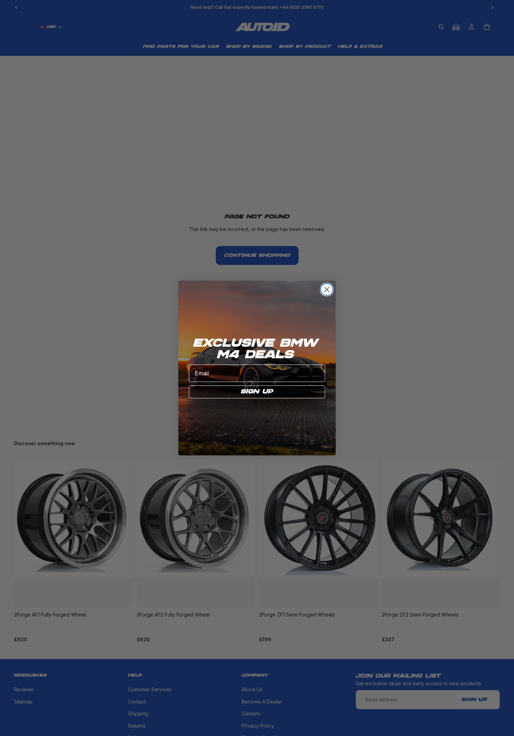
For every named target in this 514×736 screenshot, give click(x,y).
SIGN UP (257, 392)
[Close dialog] (327, 289)
